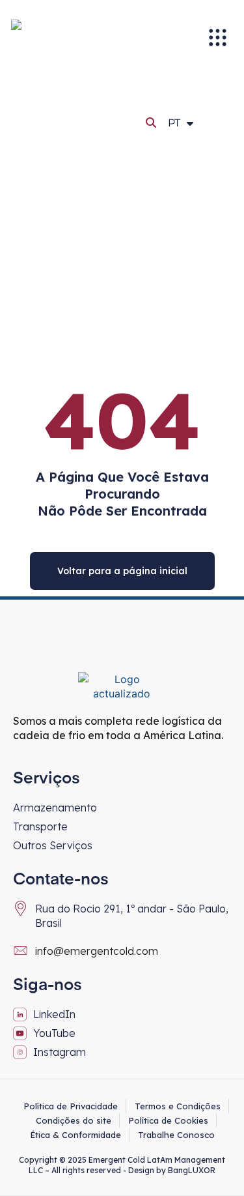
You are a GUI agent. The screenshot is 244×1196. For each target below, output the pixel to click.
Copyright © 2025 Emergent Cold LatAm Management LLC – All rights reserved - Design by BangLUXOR (122, 1165)
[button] (151, 122)
